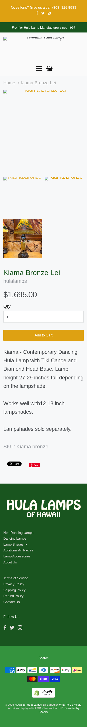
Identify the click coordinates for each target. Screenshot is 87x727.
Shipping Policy (14, 590)
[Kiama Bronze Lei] (22, 196)
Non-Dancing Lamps (18, 533)
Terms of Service (15, 578)
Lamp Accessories (17, 556)
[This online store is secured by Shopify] (43, 696)
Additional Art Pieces (18, 550)
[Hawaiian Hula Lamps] (43, 49)
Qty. (7, 306)
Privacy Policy (13, 584)
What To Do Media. (70, 704)
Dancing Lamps (14, 538)
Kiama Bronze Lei (38, 82)
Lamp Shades (13, 544)
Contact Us (11, 602)
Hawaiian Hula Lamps (28, 704)
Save (36, 465)
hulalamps (15, 281)
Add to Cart (43, 335)
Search (44, 658)
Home (9, 82)
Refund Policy (13, 596)
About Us (10, 562)
